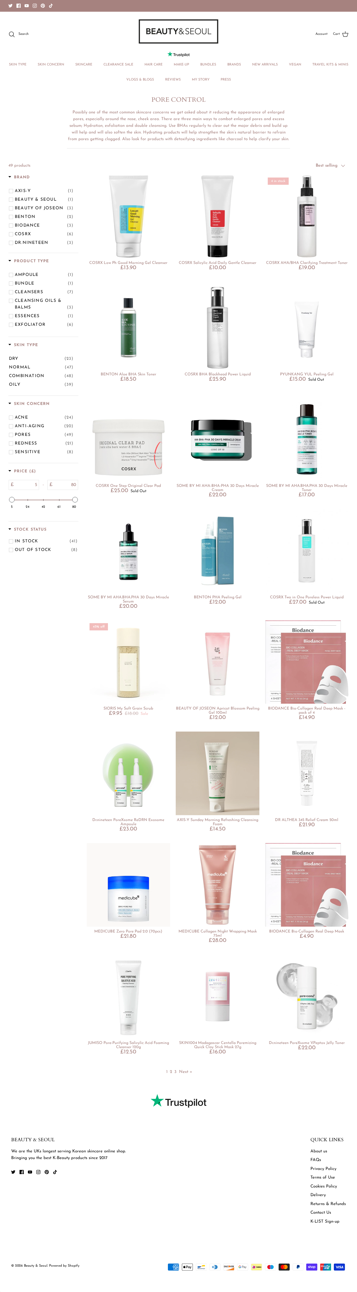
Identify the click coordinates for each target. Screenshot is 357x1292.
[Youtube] (27, 6)
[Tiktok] (51, 6)
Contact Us (320, 1213)
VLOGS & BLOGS (140, 79)
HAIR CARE (153, 64)
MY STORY (200, 79)
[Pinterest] (43, 6)
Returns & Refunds (328, 1204)
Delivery (318, 1195)
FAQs (315, 1160)
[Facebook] (18, 6)
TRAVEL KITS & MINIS (330, 64)
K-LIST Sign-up (324, 1222)
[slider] (12, 499)
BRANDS (234, 64)
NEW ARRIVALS (265, 64)
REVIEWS (173, 79)
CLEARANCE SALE (118, 64)
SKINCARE (83, 64)
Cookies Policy (323, 1186)
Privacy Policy (323, 1169)
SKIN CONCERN (51, 64)
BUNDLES (208, 64)
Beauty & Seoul (35, 1265)
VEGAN (295, 64)
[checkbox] (44, 191)
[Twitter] (10, 6)
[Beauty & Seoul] (178, 31)
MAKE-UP (181, 64)
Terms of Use (322, 1178)
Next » (185, 1072)
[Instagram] (35, 6)
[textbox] (26, 485)
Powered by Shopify (64, 1265)
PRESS (226, 79)
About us (318, 1151)
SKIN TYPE (17, 64)
